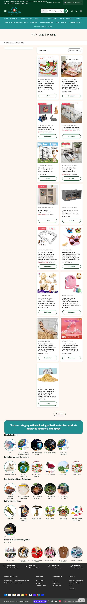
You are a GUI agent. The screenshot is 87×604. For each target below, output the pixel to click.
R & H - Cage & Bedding (16, 42)
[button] (5, 11)
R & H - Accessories (23, 475)
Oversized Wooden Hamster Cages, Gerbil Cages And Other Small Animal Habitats (70, 212)
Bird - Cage (63, 518)
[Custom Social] (60, 601)
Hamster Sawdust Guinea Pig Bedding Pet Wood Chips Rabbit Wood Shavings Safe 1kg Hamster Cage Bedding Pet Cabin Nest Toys (47, 393)
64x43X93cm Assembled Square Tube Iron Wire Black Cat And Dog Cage (46, 169)
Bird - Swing (50, 518)
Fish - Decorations (50, 452)
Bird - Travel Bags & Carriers (76, 519)
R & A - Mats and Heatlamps (23, 497)
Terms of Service (41, 585)
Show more (59, 414)
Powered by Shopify (23, 601)
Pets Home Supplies (13, 601)
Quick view (71, 96)
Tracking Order (57, 585)
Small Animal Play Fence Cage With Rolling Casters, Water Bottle (69, 169)
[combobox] (58, 11)
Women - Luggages (76, 560)
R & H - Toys (77, 474)
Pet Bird (10, 518)
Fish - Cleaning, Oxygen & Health (23, 453)
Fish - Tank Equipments (63, 453)
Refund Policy (40, 583)
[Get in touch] (76, 11)
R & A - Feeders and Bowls (37, 497)
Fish (10, 452)
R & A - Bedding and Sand (63, 497)
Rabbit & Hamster (10, 474)
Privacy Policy (40, 581)
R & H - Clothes (50, 474)
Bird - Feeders (36, 518)
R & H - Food (63, 474)
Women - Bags (10, 560)
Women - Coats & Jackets (37, 560)
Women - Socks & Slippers (23, 560)
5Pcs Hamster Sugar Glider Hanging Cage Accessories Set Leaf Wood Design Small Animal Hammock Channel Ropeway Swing (46, 85)
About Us (55, 581)
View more (7, 542)
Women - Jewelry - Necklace (63, 560)
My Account (58, 2)
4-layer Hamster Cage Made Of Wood (44, 211)
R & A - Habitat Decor (50, 497)
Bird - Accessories (10, 537)
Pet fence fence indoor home (71, 127)
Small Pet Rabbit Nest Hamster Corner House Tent (46, 128)
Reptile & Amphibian (10, 497)
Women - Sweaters (50, 560)
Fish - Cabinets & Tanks (37, 453)
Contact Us (56, 583)
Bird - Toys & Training (24, 519)
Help (50, 2)
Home (7, 42)
